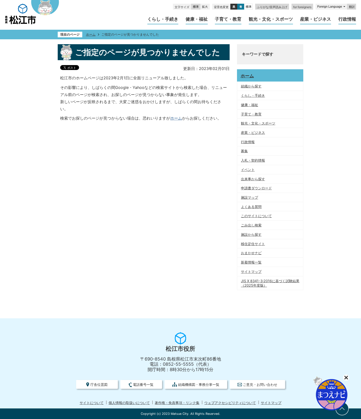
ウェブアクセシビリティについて (230, 403)
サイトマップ (271, 403)
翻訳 (352, 7)
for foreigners (302, 7)
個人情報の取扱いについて (129, 403)
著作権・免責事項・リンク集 (177, 403)
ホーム (91, 34)
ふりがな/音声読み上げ (272, 7)
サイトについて (92, 403)
